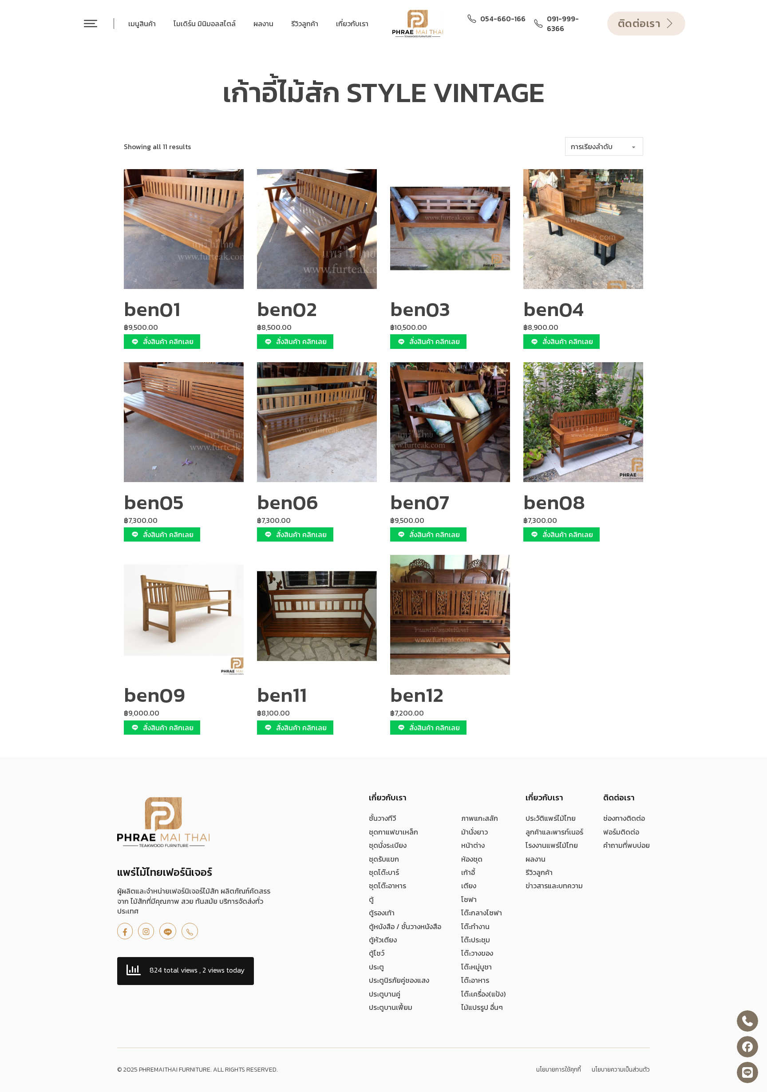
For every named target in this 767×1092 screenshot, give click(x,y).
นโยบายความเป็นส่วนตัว (621, 1070)
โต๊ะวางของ (477, 953)
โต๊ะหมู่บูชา (476, 967)
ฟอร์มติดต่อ (621, 832)
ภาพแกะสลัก (479, 818)
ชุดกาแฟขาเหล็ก (393, 832)
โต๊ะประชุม (475, 940)
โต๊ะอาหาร (475, 980)
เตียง (468, 885)
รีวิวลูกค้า (304, 23)
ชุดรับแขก (384, 859)
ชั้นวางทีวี (382, 818)
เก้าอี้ (468, 872)
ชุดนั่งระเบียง (388, 845)
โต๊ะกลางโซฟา (481, 913)
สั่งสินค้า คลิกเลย (168, 341)
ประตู (376, 967)
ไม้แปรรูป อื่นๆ (482, 1007)
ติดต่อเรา (639, 23)
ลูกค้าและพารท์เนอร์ (554, 832)
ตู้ (371, 899)
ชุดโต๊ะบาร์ (384, 872)
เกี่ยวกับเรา (352, 23)
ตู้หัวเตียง (383, 940)
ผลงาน (263, 23)
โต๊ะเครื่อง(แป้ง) (483, 994)
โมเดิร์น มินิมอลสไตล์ (205, 23)
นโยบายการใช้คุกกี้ (558, 1070)
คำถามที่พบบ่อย (626, 845)
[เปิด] (90, 23)
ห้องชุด (471, 859)
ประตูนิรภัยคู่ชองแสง (399, 980)
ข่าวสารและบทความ (554, 885)
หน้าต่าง (473, 845)
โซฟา (469, 899)
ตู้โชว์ (376, 953)
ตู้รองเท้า (382, 913)
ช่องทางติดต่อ (624, 818)
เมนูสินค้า (142, 23)
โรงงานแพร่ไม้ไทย (552, 845)
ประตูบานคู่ (384, 994)
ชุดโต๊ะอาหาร (387, 885)
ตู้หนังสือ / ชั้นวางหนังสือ (405, 926)
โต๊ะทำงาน (475, 926)
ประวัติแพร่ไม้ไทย (551, 818)
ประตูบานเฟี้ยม (390, 1007)
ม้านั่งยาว (474, 832)
